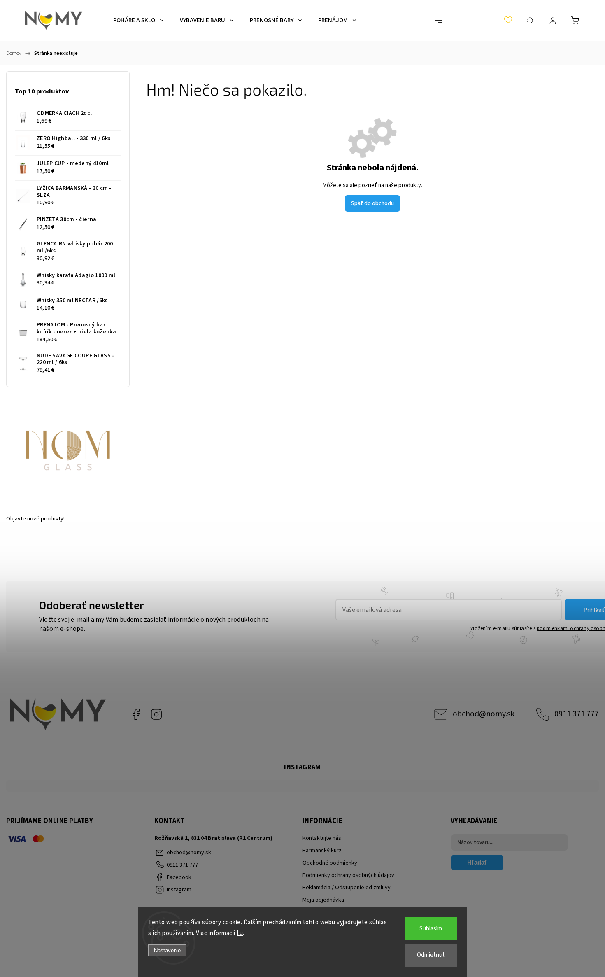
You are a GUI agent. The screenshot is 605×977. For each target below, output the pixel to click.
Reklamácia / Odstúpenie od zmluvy (346, 888)
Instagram (156, 714)
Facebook (136, 714)
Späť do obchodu (372, 203)
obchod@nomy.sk (483, 714)
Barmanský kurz (322, 850)
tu (240, 933)
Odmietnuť (431, 955)
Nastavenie (167, 950)
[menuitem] (138, 20)
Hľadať (477, 862)
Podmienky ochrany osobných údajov (348, 875)
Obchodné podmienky (329, 863)
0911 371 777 (576, 714)
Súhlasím (430, 928)
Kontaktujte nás (321, 838)
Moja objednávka (323, 900)
